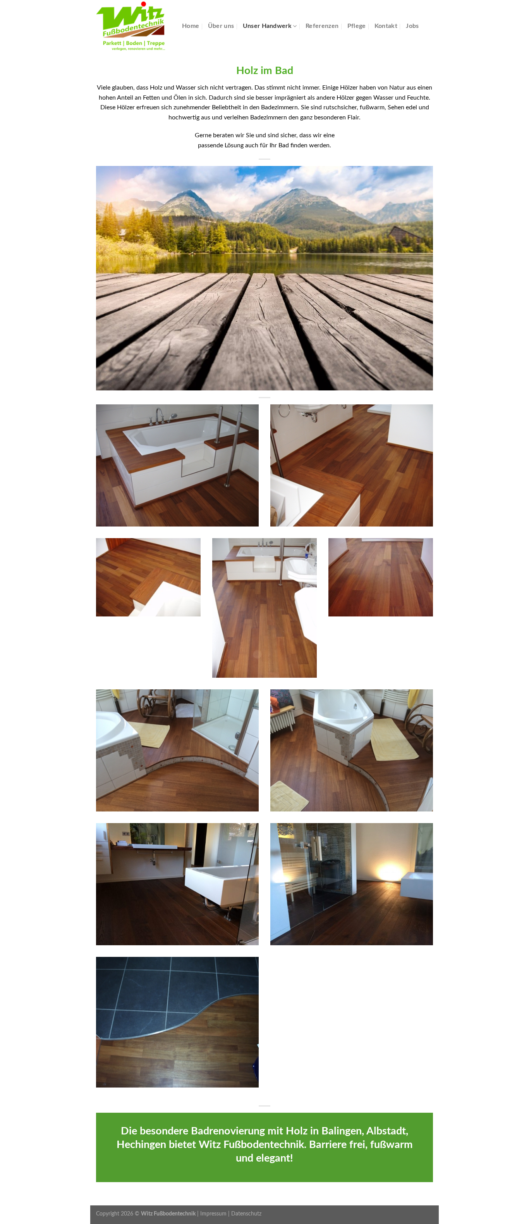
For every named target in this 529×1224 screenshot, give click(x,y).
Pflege (356, 26)
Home (190, 26)
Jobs (412, 26)
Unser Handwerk (267, 26)
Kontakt (385, 26)
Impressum (213, 1214)
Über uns (221, 26)
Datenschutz (246, 1214)
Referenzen (322, 26)
